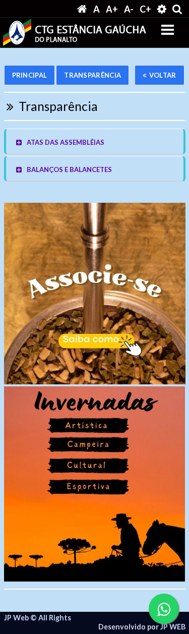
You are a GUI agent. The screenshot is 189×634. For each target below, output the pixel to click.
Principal (29, 75)
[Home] (82, 9)
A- (129, 9)
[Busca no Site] (177, 9)
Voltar (162, 75)
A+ (112, 9)
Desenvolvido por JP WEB (141, 626)
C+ (145, 9)
